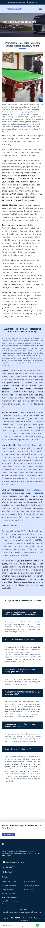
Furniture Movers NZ (9, 885)
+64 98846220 (32, 2)
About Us (11, 912)
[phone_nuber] (22, 925)
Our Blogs (21, 912)
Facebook (8, 872)
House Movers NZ (8, 889)
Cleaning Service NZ (9, 881)
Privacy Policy (37, 912)
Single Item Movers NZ (32, 885)
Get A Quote (7, 925)
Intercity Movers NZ (8, 893)
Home (4, 25)
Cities (11, 25)
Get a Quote (8, 834)
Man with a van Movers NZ (10, 902)
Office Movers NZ (30, 881)
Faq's (16, 912)
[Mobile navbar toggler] (40, 9)
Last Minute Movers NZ (9, 897)
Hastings (19, 25)
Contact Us (28, 912)
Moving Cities (28, 889)
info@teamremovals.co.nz (17, 2)
